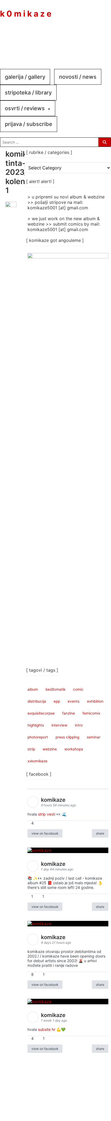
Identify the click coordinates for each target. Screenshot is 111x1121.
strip (31, 749)
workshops (73, 749)
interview (59, 725)
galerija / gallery (25, 77)
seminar (93, 737)
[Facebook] (68, 40)
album (32, 689)
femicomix (91, 713)
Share (100, 833)
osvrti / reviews (25, 108)
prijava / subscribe (28, 124)
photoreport (37, 737)
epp (57, 701)
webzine (50, 749)
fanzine (68, 713)
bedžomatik (55, 689)
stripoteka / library (28, 92)
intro (79, 725)
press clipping (67, 737)
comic (78, 689)
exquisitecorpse (41, 713)
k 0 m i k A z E (25, 13)
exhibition (95, 701)
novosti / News (77, 77)
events (73, 701)
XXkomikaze (37, 761)
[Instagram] (84, 40)
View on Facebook (45, 833)
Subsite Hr (46, 1029)
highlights (35, 725)
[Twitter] (100, 40)
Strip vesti (46, 814)
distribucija (36, 701)
